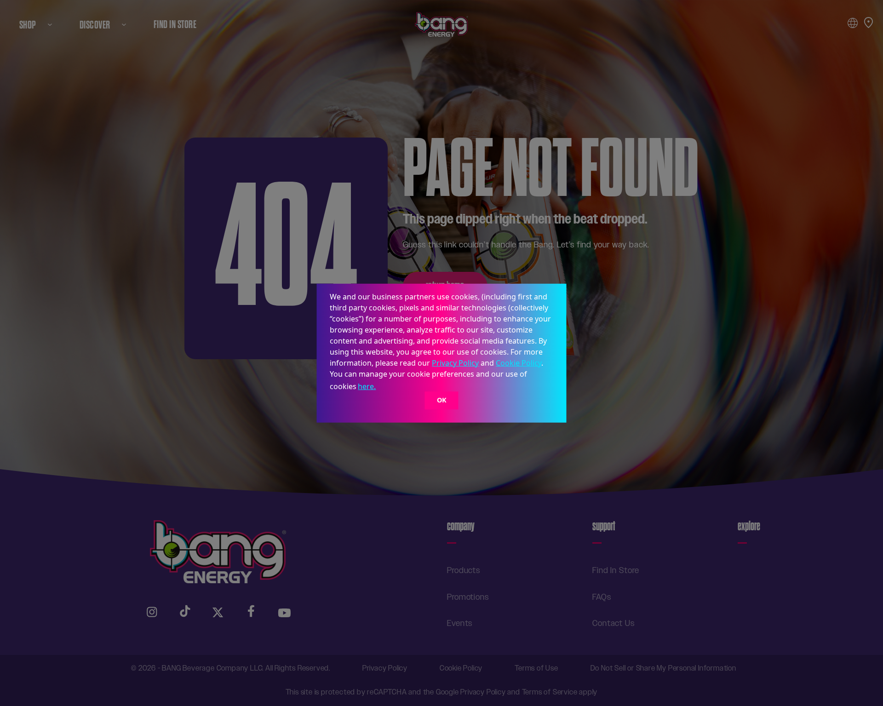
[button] (380, 387)
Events (459, 623)
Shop (27, 24)
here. (367, 386)
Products (463, 570)
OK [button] (442, 400)
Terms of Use (536, 668)
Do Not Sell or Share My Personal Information (663, 668)
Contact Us (613, 623)
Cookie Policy (518, 362)
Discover (95, 24)
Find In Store (175, 24)
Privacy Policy (455, 362)
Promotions (468, 597)
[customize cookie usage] (386, 388)
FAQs (601, 597)
